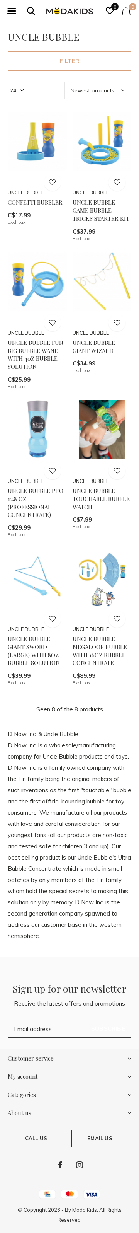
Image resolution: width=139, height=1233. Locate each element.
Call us (36, 1138)
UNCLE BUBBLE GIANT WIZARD (94, 347)
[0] (126, 11)
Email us (99, 1138)
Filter (69, 61)
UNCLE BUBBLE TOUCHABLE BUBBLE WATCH (101, 499)
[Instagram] (79, 1164)
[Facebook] (60, 1164)
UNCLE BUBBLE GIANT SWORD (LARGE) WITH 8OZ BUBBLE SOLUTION (34, 651)
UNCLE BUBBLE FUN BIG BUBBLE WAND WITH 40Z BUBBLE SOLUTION (35, 354)
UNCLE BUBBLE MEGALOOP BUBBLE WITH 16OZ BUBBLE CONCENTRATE (100, 651)
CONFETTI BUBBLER (35, 202)
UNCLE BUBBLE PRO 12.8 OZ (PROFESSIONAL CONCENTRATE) (35, 502)
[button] (11, 11)
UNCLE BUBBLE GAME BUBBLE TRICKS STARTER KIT (101, 210)
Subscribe (108, 1028)
